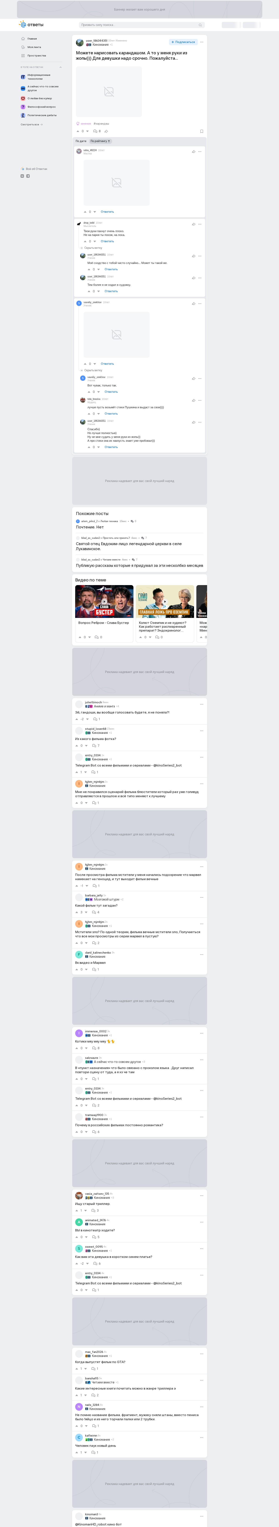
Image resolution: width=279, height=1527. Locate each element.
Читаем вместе (111, 559)
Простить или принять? (116, 538)
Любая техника (109, 521)
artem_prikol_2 (89, 521)
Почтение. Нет (90, 527)
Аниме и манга (104, 706)
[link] (104, 613)
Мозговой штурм (106, 899)
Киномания (101, 44)
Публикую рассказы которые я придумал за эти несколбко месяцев (139, 566)
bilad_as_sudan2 (90, 538)
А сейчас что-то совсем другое (117, 1062)
